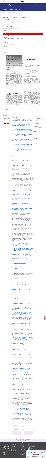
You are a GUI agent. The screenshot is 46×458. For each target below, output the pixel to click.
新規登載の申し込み (14, 451)
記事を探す (4, 452)
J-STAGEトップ (5, 12)
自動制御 (35, 138)
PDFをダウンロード (9, 33)
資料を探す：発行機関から (7, 450)
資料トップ (5, 9)
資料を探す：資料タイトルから (7, 447)
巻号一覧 (11, 9)
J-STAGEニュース (23, 451)
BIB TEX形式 (7, 39)
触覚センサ (8, 22)
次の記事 (28, 433)
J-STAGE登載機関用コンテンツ (32, 447)
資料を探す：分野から (6, 448)
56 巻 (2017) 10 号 (15, 12)
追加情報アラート (39, 120)
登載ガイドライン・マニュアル (32, 449)
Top (22, 442)
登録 (36, 454)
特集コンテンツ (22, 453)
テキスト (6, 42)
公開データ (13, 449)
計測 (34, 137)
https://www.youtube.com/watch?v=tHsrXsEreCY (20, 375)
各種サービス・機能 (14, 447)
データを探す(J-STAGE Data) (6, 454)
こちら (44, 456)
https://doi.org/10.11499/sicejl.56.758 (11, 28)
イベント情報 (22, 450)
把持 (16, 22)
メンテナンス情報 (23, 449)
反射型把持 (19, 22)
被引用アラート (38, 121)
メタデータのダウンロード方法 (9, 44)
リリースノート (22, 447)
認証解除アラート (39, 123)
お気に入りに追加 (39, 118)
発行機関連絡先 (7, 46)
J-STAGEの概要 (13, 446)
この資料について (18, 9)
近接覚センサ (13, 22)
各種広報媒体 (22, 454)
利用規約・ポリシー (14, 450)
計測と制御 (10, 12)
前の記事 (16, 433)
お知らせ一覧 (22, 446)
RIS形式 (6, 37)
